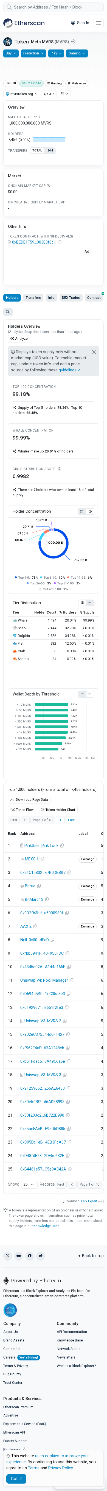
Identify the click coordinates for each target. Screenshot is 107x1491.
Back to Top (93, 1255)
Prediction (31, 53)
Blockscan (12, 1449)
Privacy (22, 1366)
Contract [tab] (94, 298)
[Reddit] (40, 1256)
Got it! (16, 1478)
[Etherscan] (23, 23)
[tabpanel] (53, 158)
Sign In (82, 23)
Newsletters (66, 1357)
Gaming (75, 53)
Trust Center (12, 1382)
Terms (8, 1366)
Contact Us (12, 1349)
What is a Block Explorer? (76, 1366)
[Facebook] (29, 1256)
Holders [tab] (12, 298)
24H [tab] (50, 150)
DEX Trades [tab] (71, 298)
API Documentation (72, 1332)
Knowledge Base (46, 1226)
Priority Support (15, 1441)
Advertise (10, 1415)
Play (54, 53)
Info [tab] (51, 298)
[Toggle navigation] (99, 23)
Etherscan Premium (18, 1407)
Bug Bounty (12, 1374)
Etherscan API (14, 1432)
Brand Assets (13, 1340)
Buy (9, 53)
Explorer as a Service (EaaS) (24, 1424)
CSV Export (89, 1201)
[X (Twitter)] (7, 1256)
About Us (10, 1332)
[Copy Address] (59, 242)
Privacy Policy (60, 1468)
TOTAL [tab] (37, 150)
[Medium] (18, 1256)
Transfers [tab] (33, 298)
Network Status (68, 1349)
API (51, 94)
